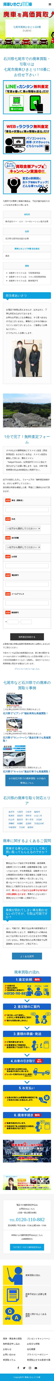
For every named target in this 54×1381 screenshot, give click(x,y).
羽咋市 (29, 815)
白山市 (11, 819)
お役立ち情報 (33, 1343)
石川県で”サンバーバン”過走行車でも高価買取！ (27, 739)
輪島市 (37, 811)
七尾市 (20, 811)
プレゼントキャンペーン (38, 1338)
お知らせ (7, 1349)
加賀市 (20, 815)
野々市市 (29, 819)
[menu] (50, 4)
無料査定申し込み (11, 1343)
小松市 (29, 811)
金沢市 (11, 811)
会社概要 (31, 1349)
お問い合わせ (9, 1354)
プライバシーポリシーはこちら (27, 669)
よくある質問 (27, 956)
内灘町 (20, 823)
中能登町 (12, 827)
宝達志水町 (39, 823)
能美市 (20, 819)
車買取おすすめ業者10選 (38, 1359)
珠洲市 (11, 815)
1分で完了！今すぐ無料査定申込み (27, 1247)
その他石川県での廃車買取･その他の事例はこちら (27, 780)
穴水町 (22, 827)
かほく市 (38, 815)
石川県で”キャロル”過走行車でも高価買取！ (27, 771)
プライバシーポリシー (37, 1354)
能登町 (30, 827)
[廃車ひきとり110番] (18, 4)
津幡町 (11, 823)
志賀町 (29, 823)
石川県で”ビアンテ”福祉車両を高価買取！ (25, 713)
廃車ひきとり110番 (32, 1377)
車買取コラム (9, 1359)
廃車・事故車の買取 (12, 1338)
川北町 (39, 819)
